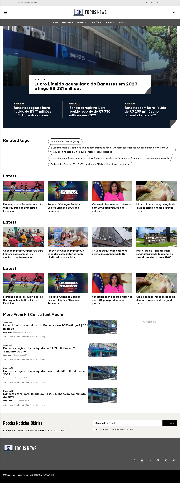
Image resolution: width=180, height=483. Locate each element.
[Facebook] (146, 3)
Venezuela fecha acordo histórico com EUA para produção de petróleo (112, 208)
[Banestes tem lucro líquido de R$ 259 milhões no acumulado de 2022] (102, 395)
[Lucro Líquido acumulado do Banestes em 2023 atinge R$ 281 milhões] (90, 56)
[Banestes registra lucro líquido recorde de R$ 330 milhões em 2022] (102, 373)
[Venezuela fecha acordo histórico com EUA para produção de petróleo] (112, 191)
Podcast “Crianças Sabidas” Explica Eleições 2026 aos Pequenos (65, 208)
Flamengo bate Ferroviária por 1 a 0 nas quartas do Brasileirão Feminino (23, 208)
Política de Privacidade (121, 429)
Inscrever (169, 423)
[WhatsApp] (173, 460)
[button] (174, 12)
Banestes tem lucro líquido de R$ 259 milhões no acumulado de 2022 (145, 111)
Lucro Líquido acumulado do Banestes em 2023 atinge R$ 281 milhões (86, 86)
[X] (158, 3)
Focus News (7, 332)
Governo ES (40, 79)
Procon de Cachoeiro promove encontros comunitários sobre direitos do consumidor (66, 254)
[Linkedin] (150, 460)
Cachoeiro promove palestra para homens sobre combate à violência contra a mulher (23, 254)
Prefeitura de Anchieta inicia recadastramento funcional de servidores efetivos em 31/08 (154, 254)
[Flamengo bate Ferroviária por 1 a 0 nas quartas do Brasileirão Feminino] (23, 191)
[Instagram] (152, 3)
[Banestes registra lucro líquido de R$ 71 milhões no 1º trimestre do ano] (102, 350)
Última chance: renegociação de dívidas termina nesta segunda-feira (155, 208)
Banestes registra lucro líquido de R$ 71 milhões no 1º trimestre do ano (32, 111)
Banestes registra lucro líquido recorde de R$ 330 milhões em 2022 (89, 111)
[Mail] (157, 460)
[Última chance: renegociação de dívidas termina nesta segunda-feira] (156, 191)
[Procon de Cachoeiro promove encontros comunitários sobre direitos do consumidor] (68, 237)
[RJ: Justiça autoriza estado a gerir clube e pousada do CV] (112, 237)
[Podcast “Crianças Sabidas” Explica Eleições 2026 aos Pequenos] (68, 191)
